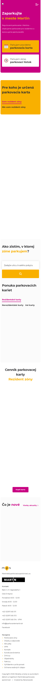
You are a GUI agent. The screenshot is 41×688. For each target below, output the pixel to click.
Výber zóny (10, 177)
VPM (6, 647)
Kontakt (7, 650)
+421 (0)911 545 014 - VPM (12, 620)
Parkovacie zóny (10, 638)
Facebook (6, 627)
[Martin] (13, 580)
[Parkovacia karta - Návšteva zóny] (20, 325)
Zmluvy (7, 656)
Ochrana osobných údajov (14, 667)
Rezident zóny (22, 130)
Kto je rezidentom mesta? (17, 193)
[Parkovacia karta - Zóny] (20, 353)
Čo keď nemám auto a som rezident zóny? (21, 227)
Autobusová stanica (12, 653)
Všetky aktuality (30, 505)
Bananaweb (28, 680)
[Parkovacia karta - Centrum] (20, 344)
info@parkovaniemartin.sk (12, 623)
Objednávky (9, 659)
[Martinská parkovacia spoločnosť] (15, 4)
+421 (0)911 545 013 (9, 616)
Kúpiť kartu (20, 490)
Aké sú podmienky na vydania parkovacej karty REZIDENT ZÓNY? (21, 203)
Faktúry (7, 662)
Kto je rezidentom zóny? (16, 197)
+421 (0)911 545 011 (9, 612)
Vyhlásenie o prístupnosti (14, 664)
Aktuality (7, 644)
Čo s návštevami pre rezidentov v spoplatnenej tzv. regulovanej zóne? (21, 220)
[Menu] (37, 4)
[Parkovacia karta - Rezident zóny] (20, 313)
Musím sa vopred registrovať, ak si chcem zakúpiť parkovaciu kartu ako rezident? (21, 211)
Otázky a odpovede (12, 641)
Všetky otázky (31, 233)
